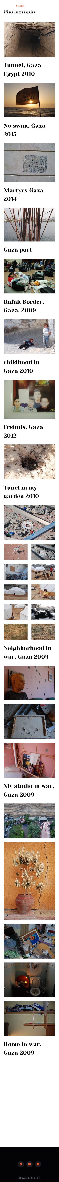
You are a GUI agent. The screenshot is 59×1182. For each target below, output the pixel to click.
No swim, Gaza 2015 (25, 130)
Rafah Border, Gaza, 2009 (24, 306)
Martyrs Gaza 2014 (24, 194)
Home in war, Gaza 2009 (22, 1048)
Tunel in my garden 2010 (21, 492)
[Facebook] (21, 1164)
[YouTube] (38, 1164)
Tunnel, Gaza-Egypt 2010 (24, 69)
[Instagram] (29, 1164)
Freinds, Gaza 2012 (23, 431)
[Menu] (53, 5)
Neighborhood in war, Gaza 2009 (28, 652)
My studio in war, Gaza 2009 (29, 790)
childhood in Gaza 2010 (21, 366)
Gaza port (18, 249)
